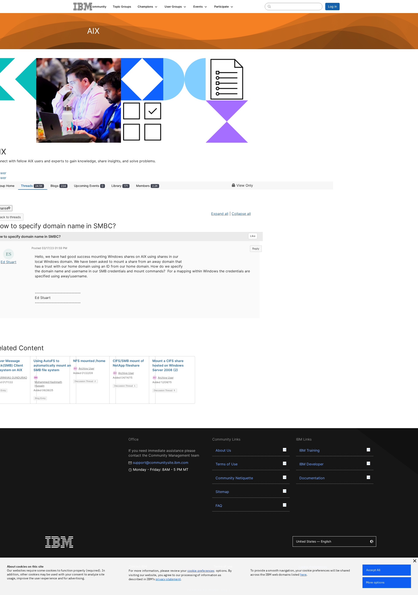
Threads (31, 186)
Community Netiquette (234, 478)
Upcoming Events (88, 186)
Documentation (312, 478)
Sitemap (222, 491)
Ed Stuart (8, 262)
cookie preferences (201, 571)
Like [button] (252, 236)
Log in (332, 6)
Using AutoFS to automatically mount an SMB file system (52, 365)
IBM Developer (311, 464)
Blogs (58, 186)
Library (119, 186)
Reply (255, 248)
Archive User (86, 368)
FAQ (219, 505)
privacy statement (168, 579)
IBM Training (309, 450)
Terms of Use (227, 464)
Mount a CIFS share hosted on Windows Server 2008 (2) (168, 365)
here (303, 575)
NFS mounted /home (89, 361)
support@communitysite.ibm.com (160, 462)
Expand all (219, 213)
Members (147, 186)
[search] (269, 6)
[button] (147, 6)
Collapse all (241, 213)
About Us (223, 450)
